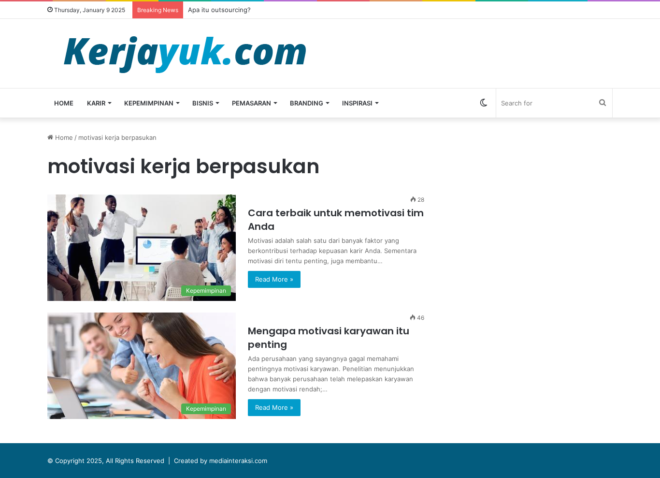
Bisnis (202, 103)
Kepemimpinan (148, 103)
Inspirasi (357, 103)
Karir (96, 103)
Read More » (274, 279)
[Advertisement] (535, 200)
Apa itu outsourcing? (219, 10)
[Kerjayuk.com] (184, 53)
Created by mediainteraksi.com (220, 460)
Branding (306, 103)
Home (63, 103)
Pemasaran (251, 103)
